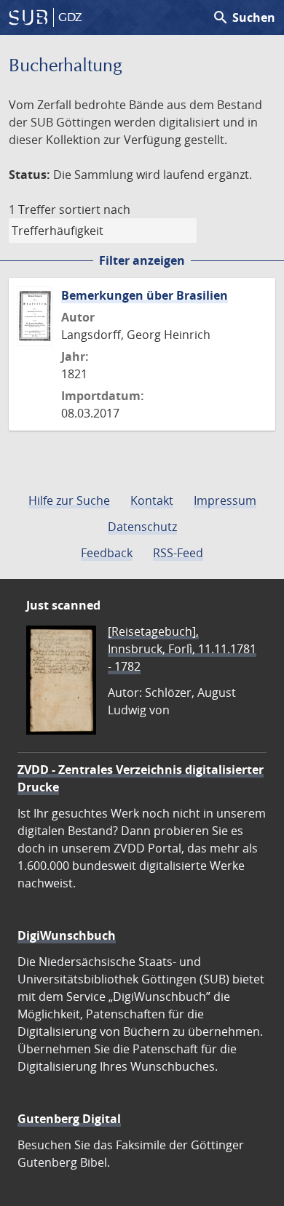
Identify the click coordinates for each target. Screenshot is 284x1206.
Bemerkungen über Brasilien (144, 295)
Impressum (225, 500)
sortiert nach (94, 209)
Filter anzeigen (142, 260)
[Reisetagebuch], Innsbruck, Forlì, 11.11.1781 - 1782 (182, 648)
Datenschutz (142, 527)
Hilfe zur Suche (69, 500)
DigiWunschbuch (66, 935)
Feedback (107, 553)
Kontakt (151, 500)
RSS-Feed (178, 553)
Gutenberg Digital (69, 1119)
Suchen (243, 17)
